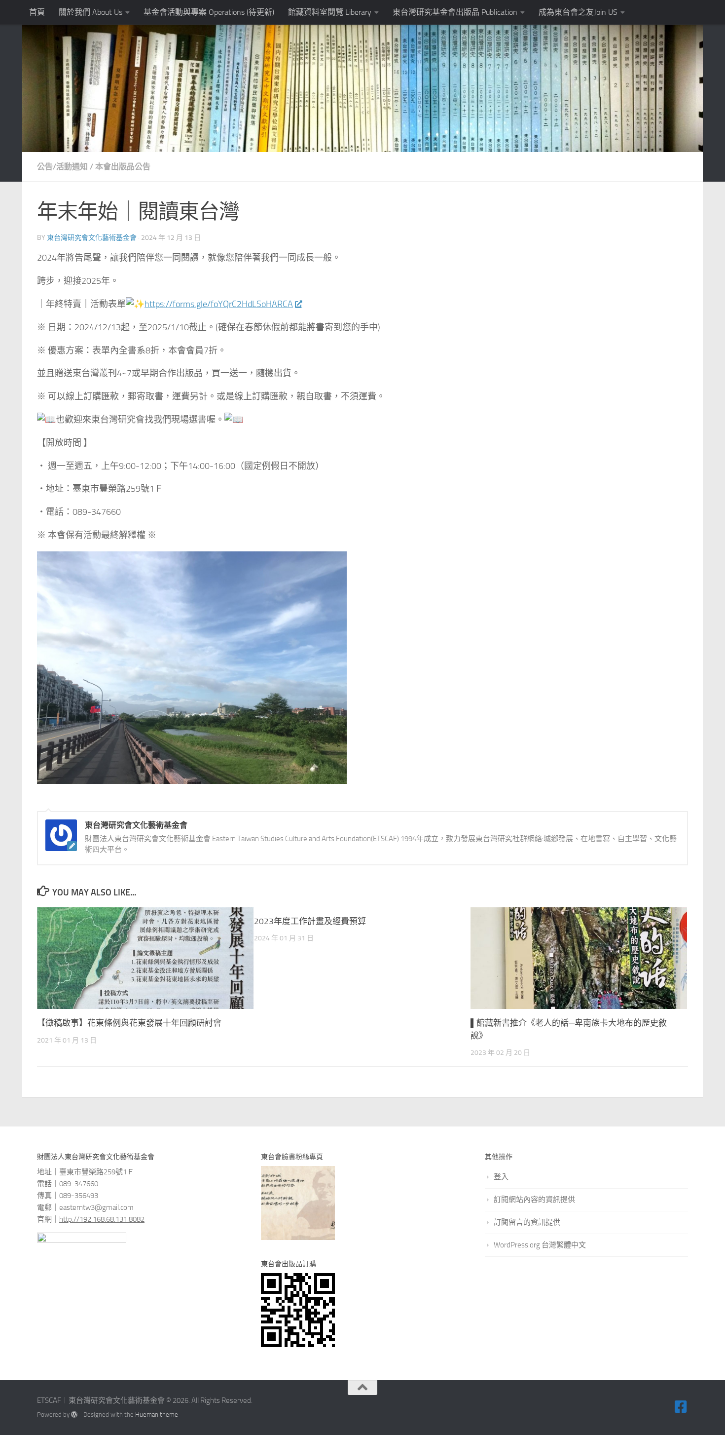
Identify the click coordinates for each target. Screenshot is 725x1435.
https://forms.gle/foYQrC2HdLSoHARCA (219, 304)
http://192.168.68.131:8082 (102, 1219)
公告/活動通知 (62, 166)
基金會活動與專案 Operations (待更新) (209, 12)
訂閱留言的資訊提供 (527, 1222)
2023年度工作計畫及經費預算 (310, 921)
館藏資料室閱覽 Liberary (329, 12)
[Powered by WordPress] (74, 1414)
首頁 (37, 12)
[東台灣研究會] (681, 1407)
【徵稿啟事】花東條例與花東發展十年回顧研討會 (129, 1023)
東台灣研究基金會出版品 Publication (455, 12)
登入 (501, 1176)
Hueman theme (156, 1414)
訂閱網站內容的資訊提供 (534, 1199)
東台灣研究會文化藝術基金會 (92, 237)
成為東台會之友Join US (578, 12)
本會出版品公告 (122, 166)
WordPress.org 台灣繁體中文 (540, 1245)
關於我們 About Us (90, 12)
